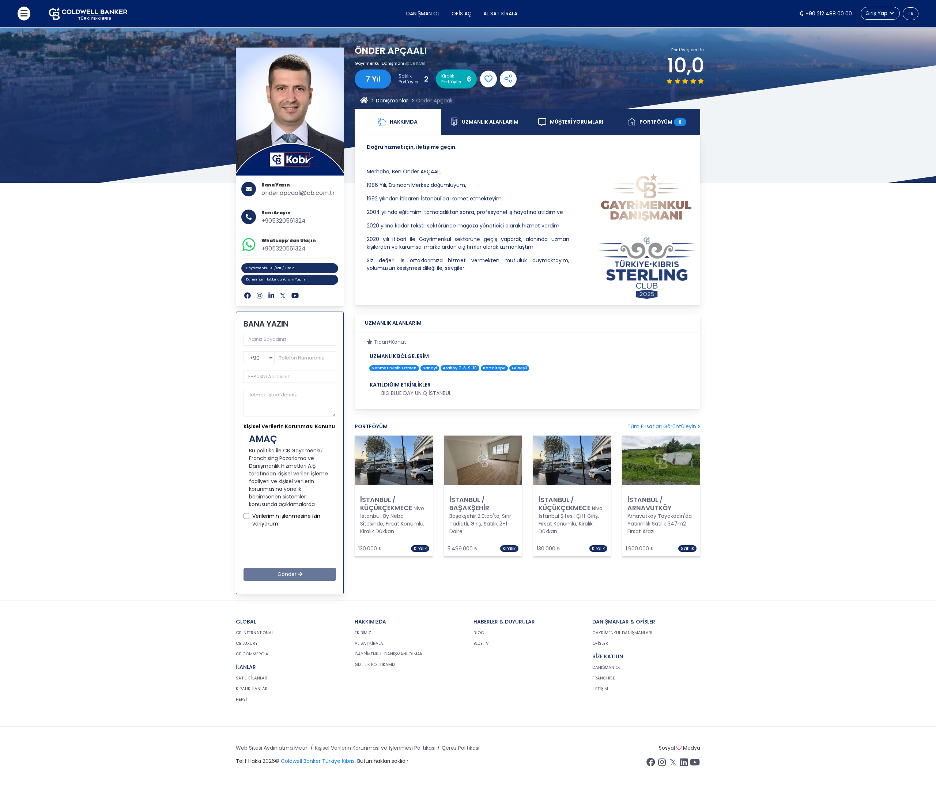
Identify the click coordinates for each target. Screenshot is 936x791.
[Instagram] (260, 296)
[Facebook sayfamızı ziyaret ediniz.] (650, 764)
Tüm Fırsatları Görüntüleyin (662, 426)
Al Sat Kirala (500, 13)
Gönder (288, 574)
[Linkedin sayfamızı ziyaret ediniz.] (683, 764)
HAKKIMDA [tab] (404, 121)
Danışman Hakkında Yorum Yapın (275, 279)
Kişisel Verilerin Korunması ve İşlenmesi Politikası (375, 748)
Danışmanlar (392, 100)
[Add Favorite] (488, 79)
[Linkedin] (271, 296)
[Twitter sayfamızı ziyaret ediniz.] (672, 764)
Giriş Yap (877, 13)
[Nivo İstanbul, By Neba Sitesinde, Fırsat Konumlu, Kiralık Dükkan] (394, 460)
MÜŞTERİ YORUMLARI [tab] (576, 121)
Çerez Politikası (460, 748)
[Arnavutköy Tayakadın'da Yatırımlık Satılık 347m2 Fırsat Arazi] (661, 460)
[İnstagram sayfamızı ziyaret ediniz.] (661, 764)
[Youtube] (295, 296)
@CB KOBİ (415, 63)
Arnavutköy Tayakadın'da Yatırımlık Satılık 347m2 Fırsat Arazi (659, 523)
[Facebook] (247, 296)
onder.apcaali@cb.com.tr (298, 193)
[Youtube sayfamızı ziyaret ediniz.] (694, 764)
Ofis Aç (462, 13)
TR (910, 13)
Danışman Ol (423, 13)
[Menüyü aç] (24, 13)
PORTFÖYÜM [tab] (660, 121)
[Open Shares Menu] (508, 79)
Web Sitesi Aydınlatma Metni (272, 748)
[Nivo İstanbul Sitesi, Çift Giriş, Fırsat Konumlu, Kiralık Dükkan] (572, 460)
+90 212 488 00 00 (828, 13)
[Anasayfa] (364, 100)
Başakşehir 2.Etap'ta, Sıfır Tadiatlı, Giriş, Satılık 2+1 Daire (480, 523)
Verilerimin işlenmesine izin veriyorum (286, 519)
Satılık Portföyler (409, 79)
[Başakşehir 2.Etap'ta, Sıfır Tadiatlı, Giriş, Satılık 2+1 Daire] (483, 460)
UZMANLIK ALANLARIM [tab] (490, 121)
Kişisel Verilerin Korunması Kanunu (289, 426)
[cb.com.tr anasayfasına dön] (88, 14)
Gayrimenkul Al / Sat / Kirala (270, 268)
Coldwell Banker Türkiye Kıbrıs (318, 761)
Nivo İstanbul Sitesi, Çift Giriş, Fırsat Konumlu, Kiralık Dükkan (571, 520)
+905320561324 (283, 220)
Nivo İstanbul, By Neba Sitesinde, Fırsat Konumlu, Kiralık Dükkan (392, 520)
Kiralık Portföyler (451, 79)
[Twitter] (283, 296)
